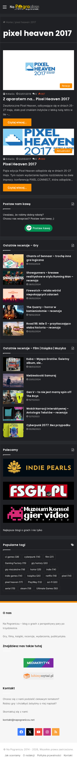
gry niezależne (15, 569)
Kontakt (68, 755)
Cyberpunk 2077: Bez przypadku (48, 425)
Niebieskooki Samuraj (41, 375)
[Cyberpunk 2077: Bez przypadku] (13, 430)
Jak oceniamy (12, 755)
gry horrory (39, 563)
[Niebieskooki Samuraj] (13, 381)
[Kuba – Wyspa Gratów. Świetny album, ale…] (13, 364)
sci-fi (52, 582)
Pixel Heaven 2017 (20, 164)
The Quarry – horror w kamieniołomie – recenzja (44, 309)
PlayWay (35, 582)
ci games (12, 556)
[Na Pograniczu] (24, 7)
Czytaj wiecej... (17, 122)
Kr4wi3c (10, 93)
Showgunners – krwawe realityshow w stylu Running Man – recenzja (49, 276)
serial (10, 588)
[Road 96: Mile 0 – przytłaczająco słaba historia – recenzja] (13, 329)
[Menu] (5, 8)
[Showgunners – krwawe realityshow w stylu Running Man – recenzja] (13, 278)
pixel (66, 575)
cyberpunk (32, 556)
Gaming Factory (15, 563)
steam (25, 588)
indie (51, 569)
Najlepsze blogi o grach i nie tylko (22, 530)
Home (9, 22)
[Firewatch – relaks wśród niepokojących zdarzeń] (13, 296)
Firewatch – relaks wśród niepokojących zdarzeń (43, 292)
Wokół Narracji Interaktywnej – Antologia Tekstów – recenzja (47, 410)
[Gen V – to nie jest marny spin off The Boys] (13, 397)
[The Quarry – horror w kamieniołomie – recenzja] (13, 312)
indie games (13, 575)
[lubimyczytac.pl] (38, 678)
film (49, 556)
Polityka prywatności (49, 755)
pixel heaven (14, 582)
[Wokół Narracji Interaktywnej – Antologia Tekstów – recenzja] (13, 414)
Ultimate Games (47, 588)
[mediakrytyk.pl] (38, 666)
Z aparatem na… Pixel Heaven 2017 (36, 99)
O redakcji (29, 755)
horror (35, 569)
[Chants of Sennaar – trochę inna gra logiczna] (13, 261)
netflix (51, 575)
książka (34, 575)
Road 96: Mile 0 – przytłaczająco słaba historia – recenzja (48, 325)
